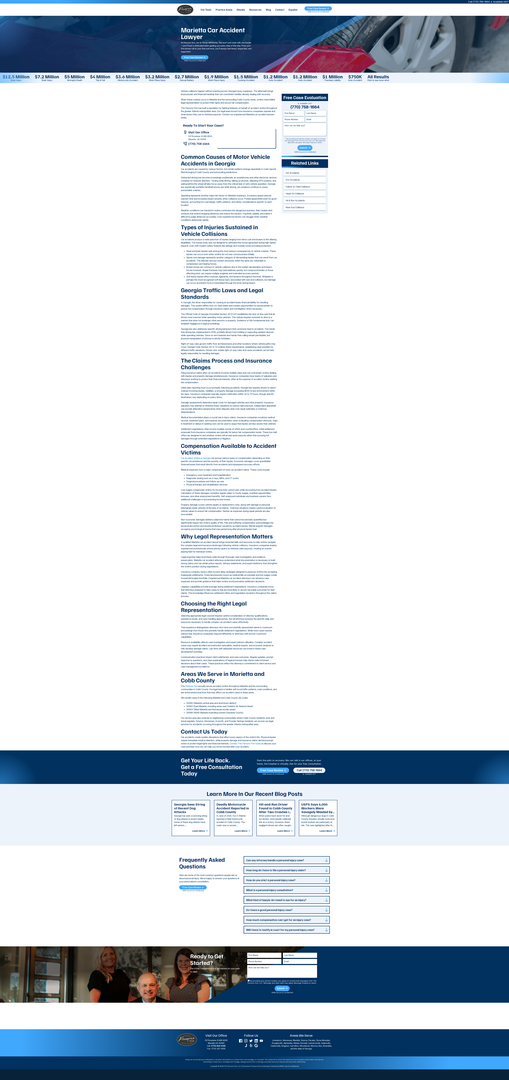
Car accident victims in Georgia (195, 458)
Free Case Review (317, 8)
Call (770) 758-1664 (479, 2)
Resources (255, 9)
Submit (303, 147)
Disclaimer (246, 1066)
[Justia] (245, 1045)
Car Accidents (292, 173)
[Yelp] (251, 1045)
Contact (279, 9)
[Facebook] (240, 1040)
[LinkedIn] (256, 1040)
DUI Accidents (293, 179)
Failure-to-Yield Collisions (298, 186)
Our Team (206, 9)
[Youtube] (261, 1040)
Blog (268, 9)
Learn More (198, 830)
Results (241, 9)
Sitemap (266, 1066)
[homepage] (185, 9)
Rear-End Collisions (295, 207)
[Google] (256, 1045)
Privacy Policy (256, 1066)
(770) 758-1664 (198, 143)
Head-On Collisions (295, 193)
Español (293, 9)
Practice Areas (224, 9)
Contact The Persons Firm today (245, 743)
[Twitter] (251, 1040)
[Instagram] (245, 1040)
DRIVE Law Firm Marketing (289, 1066)
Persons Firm (191, 686)
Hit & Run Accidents (295, 200)
